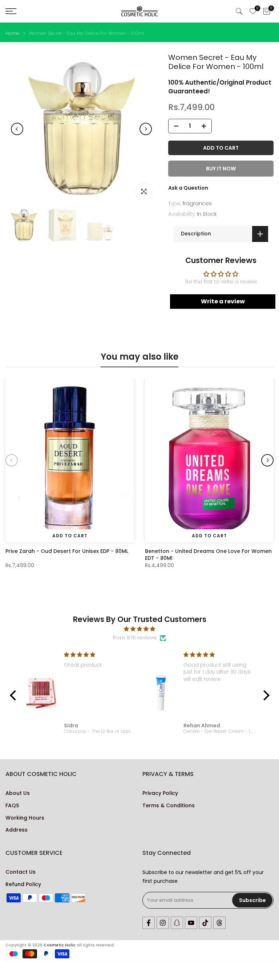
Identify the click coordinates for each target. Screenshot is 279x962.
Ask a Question (188, 187)
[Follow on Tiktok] (205, 923)
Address (16, 829)
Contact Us (20, 872)
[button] (14, 695)
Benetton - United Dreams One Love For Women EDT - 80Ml (208, 554)
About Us (17, 793)
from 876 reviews (135, 637)
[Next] (146, 129)
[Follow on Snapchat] (177, 923)
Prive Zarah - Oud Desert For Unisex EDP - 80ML (66, 551)
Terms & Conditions (168, 805)
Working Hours (24, 818)
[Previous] (17, 129)
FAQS (12, 805)
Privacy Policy (160, 793)
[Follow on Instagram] (163, 923)
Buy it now (221, 168)
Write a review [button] (223, 301)
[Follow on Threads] (219, 923)
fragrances (197, 203)
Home (12, 33)
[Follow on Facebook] (148, 923)
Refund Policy (23, 884)
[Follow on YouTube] (191, 923)
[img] (139, 629)
